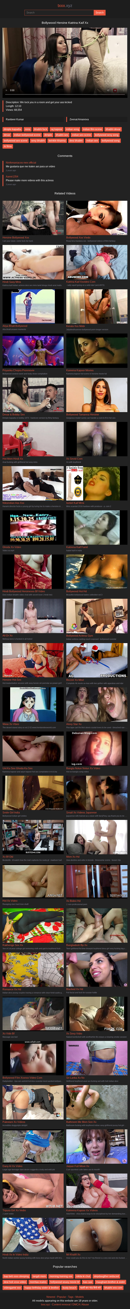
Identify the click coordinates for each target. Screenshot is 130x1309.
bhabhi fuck (40, 129)
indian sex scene (81, 135)
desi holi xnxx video (15, 1282)
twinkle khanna (57, 140)
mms (27, 129)
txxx (65, 5)
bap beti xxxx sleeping (16, 1276)
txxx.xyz (45, 1304)
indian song (72, 129)
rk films (8, 146)
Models (79, 1297)
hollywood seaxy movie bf (64, 1282)
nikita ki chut (83, 1276)
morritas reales (38, 1282)
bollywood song (111, 140)
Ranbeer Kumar (15, 119)
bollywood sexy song (106, 135)
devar (7, 135)
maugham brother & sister (110, 1282)
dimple (48, 135)
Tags (70, 1297)
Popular (61, 1297)
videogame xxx (12, 1287)
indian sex (92, 140)
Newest (50, 1297)
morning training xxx (61, 1276)
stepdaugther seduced (106, 1276)
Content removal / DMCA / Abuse (70, 1304)
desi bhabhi (76, 140)
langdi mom (39, 1276)
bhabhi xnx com (113, 1287)
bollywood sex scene (15, 140)
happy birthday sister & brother (42, 1287)
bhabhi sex (62, 135)
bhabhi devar (113, 129)
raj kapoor (56, 129)
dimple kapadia (12, 129)
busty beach (69, 1287)
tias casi (87, 1282)
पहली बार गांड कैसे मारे (90, 1287)
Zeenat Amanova (79, 119)
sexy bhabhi (38, 140)
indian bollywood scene (27, 135)
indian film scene (92, 129)
